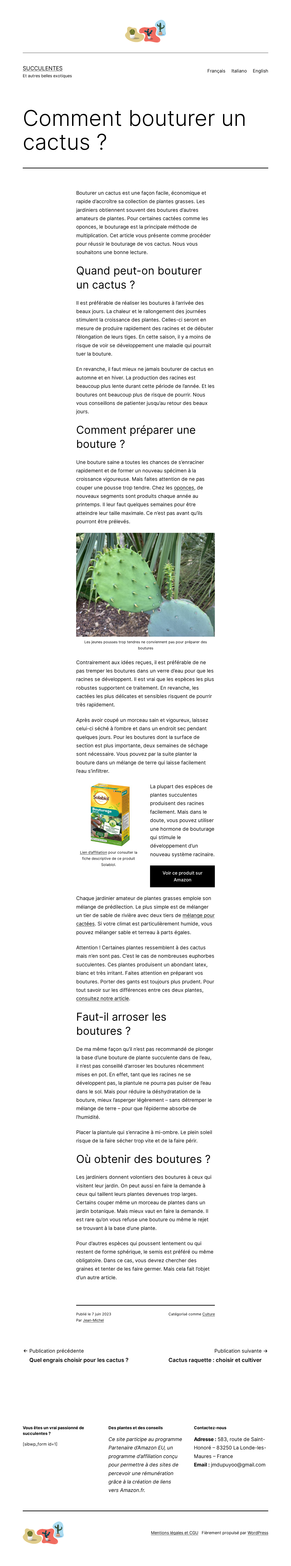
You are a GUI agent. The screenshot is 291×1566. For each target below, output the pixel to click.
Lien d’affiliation (93, 852)
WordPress (258, 1532)
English (260, 71)
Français (216, 71)
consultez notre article (102, 998)
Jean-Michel (93, 1320)
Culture (208, 1314)
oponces (184, 488)
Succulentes (43, 68)
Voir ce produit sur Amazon (183, 876)
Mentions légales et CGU (174, 1532)
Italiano (239, 71)
